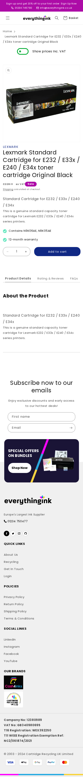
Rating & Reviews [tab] (50, 278)
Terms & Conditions (19, 618)
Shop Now (20, 468)
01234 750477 (17, 521)
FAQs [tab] (74, 278)
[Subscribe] (71, 427)
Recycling (11, 562)
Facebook (11, 654)
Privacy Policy (14, 597)
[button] (7, 18)
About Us (11, 555)
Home (7, 31)
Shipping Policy (15, 611)
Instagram (12, 647)
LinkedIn (10, 639)
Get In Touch (14, 569)
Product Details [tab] (18, 278)
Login (8, 576)
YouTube (10, 661)
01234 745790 (23, 7)
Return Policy (14, 604)
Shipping (8, 189)
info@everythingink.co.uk (56, 7)
